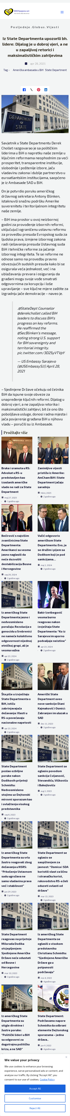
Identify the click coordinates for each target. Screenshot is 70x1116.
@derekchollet (28, 313)
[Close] (66, 1057)
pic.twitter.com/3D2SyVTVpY (40, 352)
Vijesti (53, 27)
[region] (35, 1085)
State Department (56, 70)
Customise (35, 1098)
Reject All (35, 1108)
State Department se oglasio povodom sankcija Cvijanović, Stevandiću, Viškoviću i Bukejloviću (53, 775)
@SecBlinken (27, 333)
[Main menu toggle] (62, 12)
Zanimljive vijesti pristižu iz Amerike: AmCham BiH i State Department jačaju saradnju (51, 477)
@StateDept (27, 308)
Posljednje (20, 27)
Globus (38, 27)
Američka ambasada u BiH (28, 70)
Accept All (35, 1088)
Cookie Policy (47, 1079)
